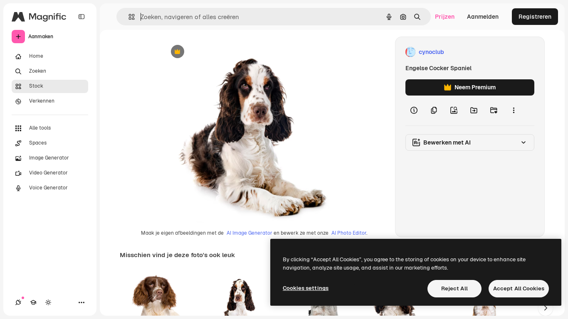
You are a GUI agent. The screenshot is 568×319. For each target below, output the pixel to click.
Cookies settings (305, 288)
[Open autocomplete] (128, 17)
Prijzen (444, 16)
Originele (217, 52)
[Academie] (33, 302)
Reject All (454, 288)
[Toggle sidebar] (81, 16)
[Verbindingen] (18, 302)
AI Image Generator (249, 233)
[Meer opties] (513, 110)
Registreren (535, 16)
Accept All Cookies (518, 288)
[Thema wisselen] (48, 302)
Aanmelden (483, 16)
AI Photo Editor (348, 233)
